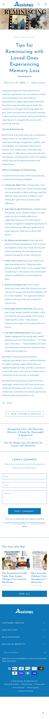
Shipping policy (33, 687)
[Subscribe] (45, 653)
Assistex (20, 681)
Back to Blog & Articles (26, 414)
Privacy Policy (19, 522)
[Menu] (3, 4)
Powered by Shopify (11, 684)
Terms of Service (37, 522)
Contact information (25, 691)
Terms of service (19, 687)
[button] (38, 4)
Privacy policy (40, 684)
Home (17, 37)
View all (24, 594)
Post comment (24, 511)
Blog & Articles (26, 37)
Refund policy (27, 684)
